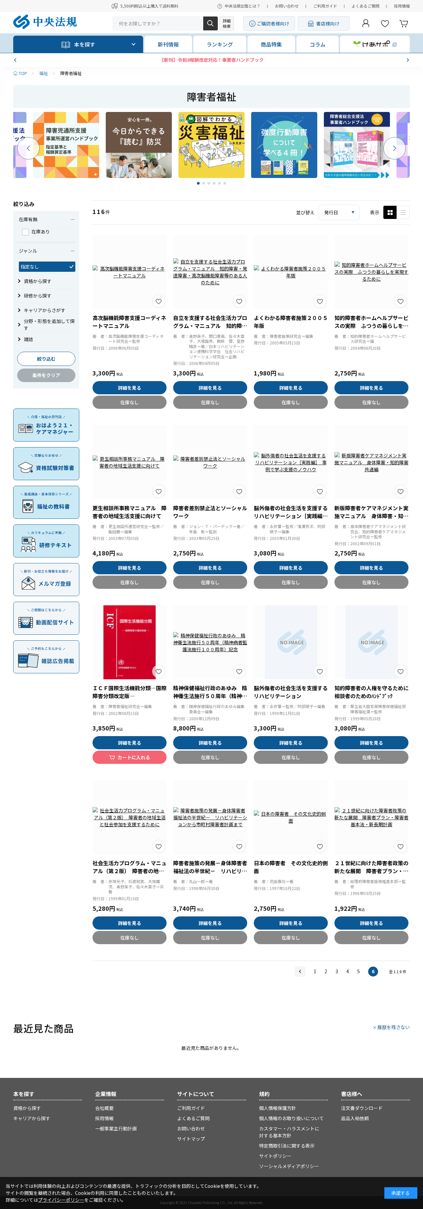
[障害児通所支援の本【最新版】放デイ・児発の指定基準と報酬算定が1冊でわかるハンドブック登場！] (66, 145)
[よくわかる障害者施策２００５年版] (291, 272)
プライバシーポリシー (61, 1199)
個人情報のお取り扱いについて (291, 1118)
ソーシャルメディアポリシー (289, 1166)
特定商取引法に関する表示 (287, 1145)
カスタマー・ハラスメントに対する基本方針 (289, 1132)
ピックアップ (403, 212)
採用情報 (402, 6)
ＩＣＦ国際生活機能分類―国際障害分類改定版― (130, 692)
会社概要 (104, 1108)
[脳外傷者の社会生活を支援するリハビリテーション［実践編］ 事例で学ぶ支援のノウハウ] (291, 462)
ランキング (220, 44)
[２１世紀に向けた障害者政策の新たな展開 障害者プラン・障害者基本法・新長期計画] (371, 817)
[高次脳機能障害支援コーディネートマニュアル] (130, 272)
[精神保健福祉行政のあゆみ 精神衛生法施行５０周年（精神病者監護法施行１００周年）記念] (210, 642)
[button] (16, 60)
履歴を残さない (393, 1027)
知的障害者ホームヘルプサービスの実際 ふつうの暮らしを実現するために (371, 326)
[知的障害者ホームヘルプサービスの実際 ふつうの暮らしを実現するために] (371, 272)
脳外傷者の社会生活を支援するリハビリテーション (291, 692)
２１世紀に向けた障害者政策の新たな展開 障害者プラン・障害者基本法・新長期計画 (371, 871)
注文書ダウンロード (362, 1108)
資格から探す (27, 1108)
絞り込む (46, 358)
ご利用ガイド (325, 6)
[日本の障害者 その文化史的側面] (291, 817)
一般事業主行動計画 (116, 1128)
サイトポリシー (275, 1156)
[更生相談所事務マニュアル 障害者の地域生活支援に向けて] (130, 462)
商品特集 (271, 44)
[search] (210, 23)
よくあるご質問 (365, 6)
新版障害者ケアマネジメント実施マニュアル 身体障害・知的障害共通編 (371, 516)
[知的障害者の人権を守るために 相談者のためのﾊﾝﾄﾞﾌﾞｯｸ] (371, 642)
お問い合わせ (287, 6)
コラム (318, 44)
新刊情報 (168, 44)
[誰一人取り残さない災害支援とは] (211, 145)
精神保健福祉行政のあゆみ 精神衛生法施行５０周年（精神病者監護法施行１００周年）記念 (210, 696)
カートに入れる (134, 757)
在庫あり (40, 231)
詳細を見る (129, 387)
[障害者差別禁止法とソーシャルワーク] (210, 462)
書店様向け (327, 23)
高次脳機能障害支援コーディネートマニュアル (129, 322)
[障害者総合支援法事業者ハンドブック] (357, 145)
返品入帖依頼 (355, 1118)
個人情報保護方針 (277, 1108)
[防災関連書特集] (139, 145)
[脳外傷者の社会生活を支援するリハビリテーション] (291, 642)
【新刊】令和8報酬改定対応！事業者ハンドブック (125, 59)
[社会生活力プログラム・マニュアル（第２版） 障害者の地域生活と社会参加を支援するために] (130, 817)
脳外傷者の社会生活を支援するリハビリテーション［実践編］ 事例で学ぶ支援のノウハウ (292, 516)
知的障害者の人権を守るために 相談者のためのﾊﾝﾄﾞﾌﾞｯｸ (374, 692)
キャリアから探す (31, 1118)
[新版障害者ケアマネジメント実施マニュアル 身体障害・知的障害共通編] (371, 462)
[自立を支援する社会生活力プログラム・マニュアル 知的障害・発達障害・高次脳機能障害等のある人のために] (210, 272)
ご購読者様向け (273, 23)
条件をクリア (46, 375)
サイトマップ (191, 1138)
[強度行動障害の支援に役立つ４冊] (284, 145)
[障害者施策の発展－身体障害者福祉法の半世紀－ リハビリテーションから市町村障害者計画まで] (210, 817)
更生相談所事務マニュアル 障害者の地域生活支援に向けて (130, 512)
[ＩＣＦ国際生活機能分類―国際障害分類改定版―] (130, 642)
